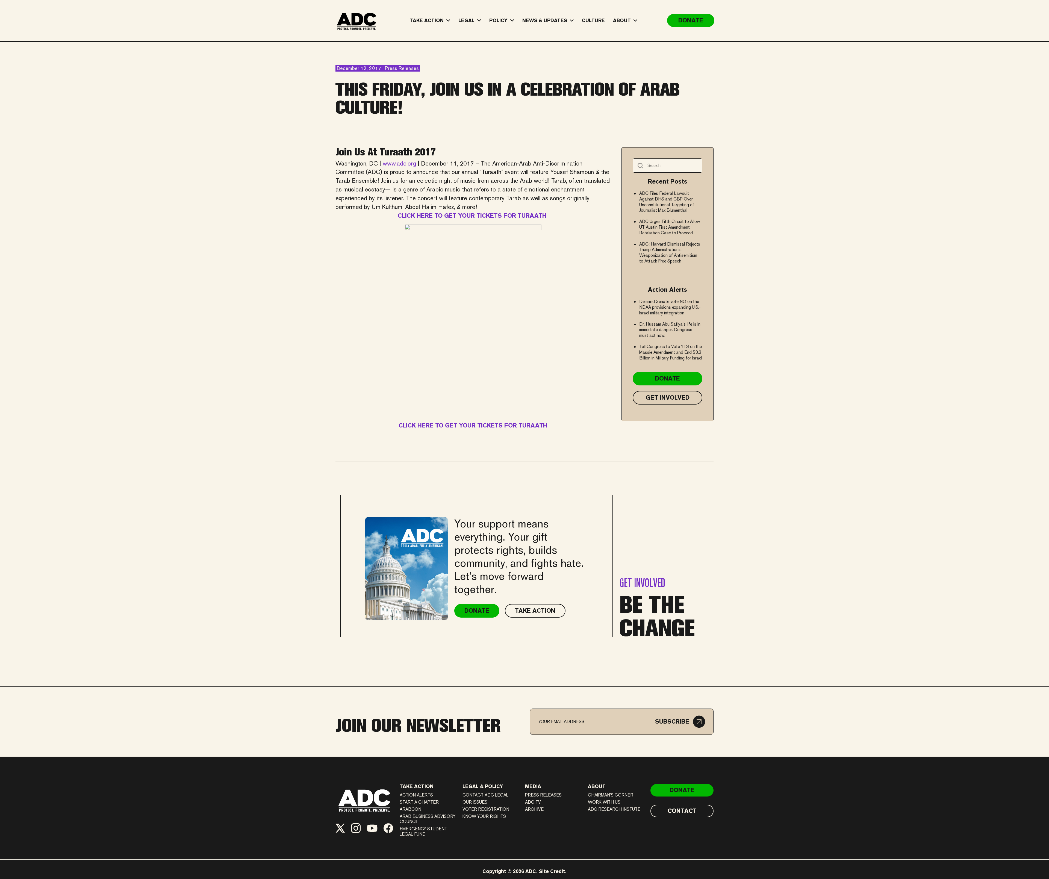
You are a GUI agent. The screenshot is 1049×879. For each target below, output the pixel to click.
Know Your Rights (484, 816)
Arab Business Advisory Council (427, 819)
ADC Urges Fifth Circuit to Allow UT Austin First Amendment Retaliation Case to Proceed (669, 227)
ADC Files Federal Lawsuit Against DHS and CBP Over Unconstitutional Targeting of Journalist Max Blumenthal (666, 202)
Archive (534, 809)
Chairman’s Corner (610, 795)
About (597, 786)
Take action (417, 786)
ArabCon (410, 809)
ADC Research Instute (614, 809)
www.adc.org (400, 163)
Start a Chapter (419, 802)
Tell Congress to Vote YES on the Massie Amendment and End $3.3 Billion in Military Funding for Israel (670, 352)
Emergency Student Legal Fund (423, 831)
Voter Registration (485, 809)
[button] (680, 722)
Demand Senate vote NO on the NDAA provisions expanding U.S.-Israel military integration (670, 307)
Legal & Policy (482, 786)
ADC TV (533, 802)
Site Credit (552, 871)
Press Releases (543, 795)
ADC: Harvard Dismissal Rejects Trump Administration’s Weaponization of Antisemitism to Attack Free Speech (669, 252)
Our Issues (474, 802)
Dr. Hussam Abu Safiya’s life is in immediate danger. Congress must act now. (669, 329)
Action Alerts (416, 795)
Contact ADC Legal (485, 795)
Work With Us (604, 802)
